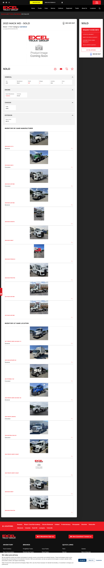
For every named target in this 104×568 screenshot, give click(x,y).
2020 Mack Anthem (9, 184)
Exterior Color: (8, 119)
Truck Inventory (7, 548)
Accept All (82, 560)
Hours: (63, 81)
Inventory (4, 14)
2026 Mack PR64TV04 (10, 277)
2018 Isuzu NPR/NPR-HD (10, 360)
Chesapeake (75, 524)
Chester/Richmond (47, 524)
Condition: (53, 81)
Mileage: (41, 81)
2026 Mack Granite (10, 221)
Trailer (77, 8)
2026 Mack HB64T (9, 240)
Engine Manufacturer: (10, 93)
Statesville (92, 524)
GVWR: (7, 106)
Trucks (40, 8)
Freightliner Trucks (28, 548)
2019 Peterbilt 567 (9, 379)
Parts (46, 8)
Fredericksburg (65, 524)
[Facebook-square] (3, 2)
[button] (62, 2)
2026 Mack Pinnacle (10, 259)
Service (53, 8)
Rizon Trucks (45, 552)
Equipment (69, 8)
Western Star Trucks (28, 552)
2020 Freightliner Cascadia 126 (13, 397)
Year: (7, 81)
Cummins (8, 95)
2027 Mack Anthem (9, 296)
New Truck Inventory (8, 552)
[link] (55, 69)
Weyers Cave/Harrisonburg (32, 524)
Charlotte (84, 524)
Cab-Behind (17, 14)
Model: (29, 81)
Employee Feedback (50, 2)
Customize (99, 560)
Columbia (27, 528)
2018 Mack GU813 (9, 165)
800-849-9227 (70, 23)
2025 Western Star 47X (10, 435)
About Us (84, 8)
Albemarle (20, 528)
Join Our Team (36, 2)
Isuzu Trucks (45, 548)
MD (29, 83)
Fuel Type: (19, 93)
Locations (93, 8)
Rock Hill (34, 528)
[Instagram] (9, 2)
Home (33, 8)
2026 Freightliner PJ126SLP (12, 454)
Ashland (57, 524)
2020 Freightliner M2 (10, 416)
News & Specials (86, 552)
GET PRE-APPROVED (91, 50)
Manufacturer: (20, 81)
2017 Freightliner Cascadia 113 (13, 341)
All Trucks (10, 14)
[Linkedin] (6, 2)
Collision (60, 8)
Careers (83, 548)
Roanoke (19, 524)
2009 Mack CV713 (9, 146)
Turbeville (50, 528)
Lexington (42, 528)
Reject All (91, 560)
